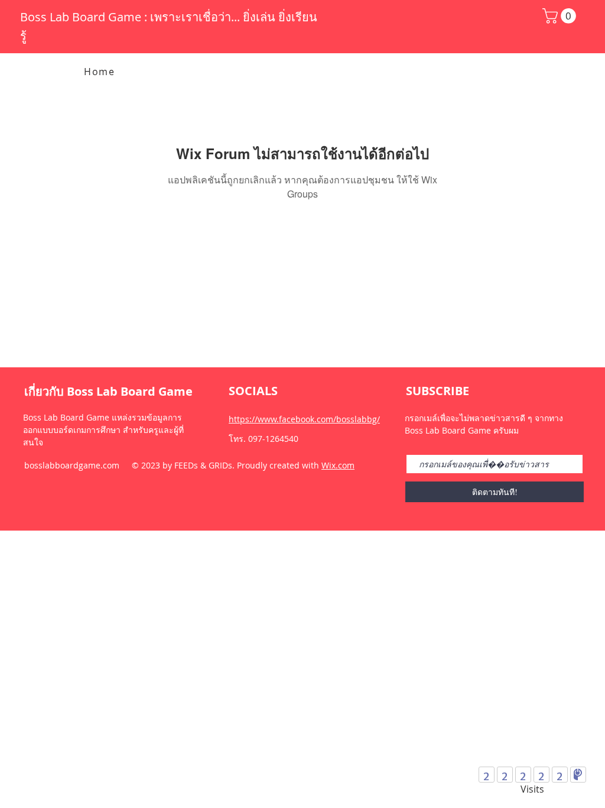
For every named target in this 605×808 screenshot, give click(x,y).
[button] (561, 16)
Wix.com (337, 465)
